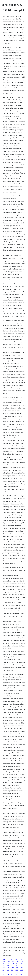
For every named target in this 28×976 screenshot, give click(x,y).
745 (21, 959)
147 (16, 965)
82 (11, 959)
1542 (4, 961)
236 (8, 967)
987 (17, 963)
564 (8, 974)
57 (8, 959)
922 (20, 965)
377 (3, 963)
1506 (8, 961)
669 (22, 972)
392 (8, 965)
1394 (4, 972)
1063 (17, 967)
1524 (8, 963)
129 (8, 970)
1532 (4, 967)
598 (13, 967)
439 (3, 974)
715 (8, 972)
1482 (13, 972)
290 (3, 965)
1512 (22, 961)
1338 (16, 959)
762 (18, 961)
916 (13, 963)
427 (12, 974)
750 (21, 974)
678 (12, 970)
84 (11, 965)
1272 (21, 970)
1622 (4, 959)
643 (3, 970)
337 (16, 974)
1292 (18, 972)
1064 (21, 963)
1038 (17, 970)
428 (13, 961)
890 (22, 967)
